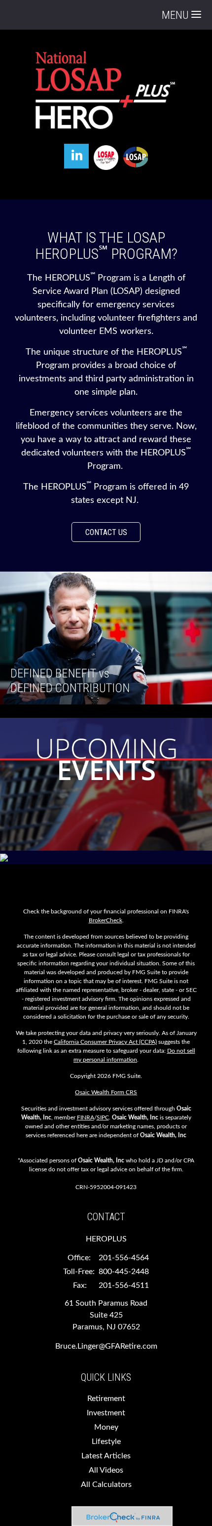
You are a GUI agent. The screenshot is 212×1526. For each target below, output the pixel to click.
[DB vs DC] (106, 637)
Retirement (106, 1398)
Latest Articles (106, 1456)
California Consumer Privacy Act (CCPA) (105, 1042)
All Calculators (106, 1484)
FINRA (85, 1117)
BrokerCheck (105, 920)
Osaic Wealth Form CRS (106, 1092)
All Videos (106, 1470)
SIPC (103, 1117)
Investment (106, 1413)
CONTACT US (106, 532)
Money (106, 1427)
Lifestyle (106, 1441)
